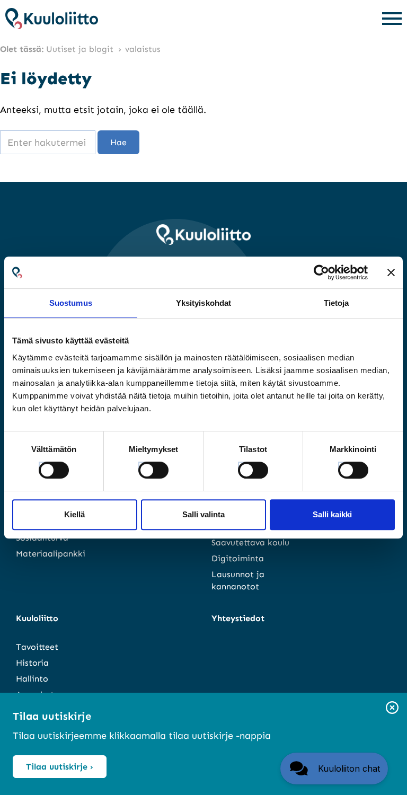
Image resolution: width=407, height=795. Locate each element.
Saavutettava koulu (250, 542)
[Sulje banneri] (391, 272)
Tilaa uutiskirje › (59, 767)
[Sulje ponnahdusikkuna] (392, 708)
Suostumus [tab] (70, 302)
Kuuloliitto (37, 618)
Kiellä (74, 514)
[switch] (143, 467)
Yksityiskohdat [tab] (203, 302)
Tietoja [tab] (336, 302)
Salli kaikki (332, 514)
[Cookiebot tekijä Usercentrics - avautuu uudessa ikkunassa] (321, 272)
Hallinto (32, 679)
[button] (334, 768)
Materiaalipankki (50, 554)
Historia (32, 663)
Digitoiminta (237, 558)
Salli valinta (203, 514)
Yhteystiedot (237, 618)
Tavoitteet (37, 647)
